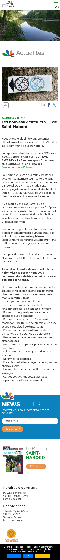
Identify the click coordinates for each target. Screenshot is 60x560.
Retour (6, 105)
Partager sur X (54, 104)
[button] (30, 83)
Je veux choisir (42, 556)
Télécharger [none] (36, 466)
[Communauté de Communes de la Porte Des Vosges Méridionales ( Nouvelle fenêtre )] (11, 536)
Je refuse (28, 556)
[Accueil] (8, 4)
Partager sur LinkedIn (43, 104)
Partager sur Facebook (48, 104)
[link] (30, 460)
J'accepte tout (14, 556)
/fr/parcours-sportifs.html (17, 167)
